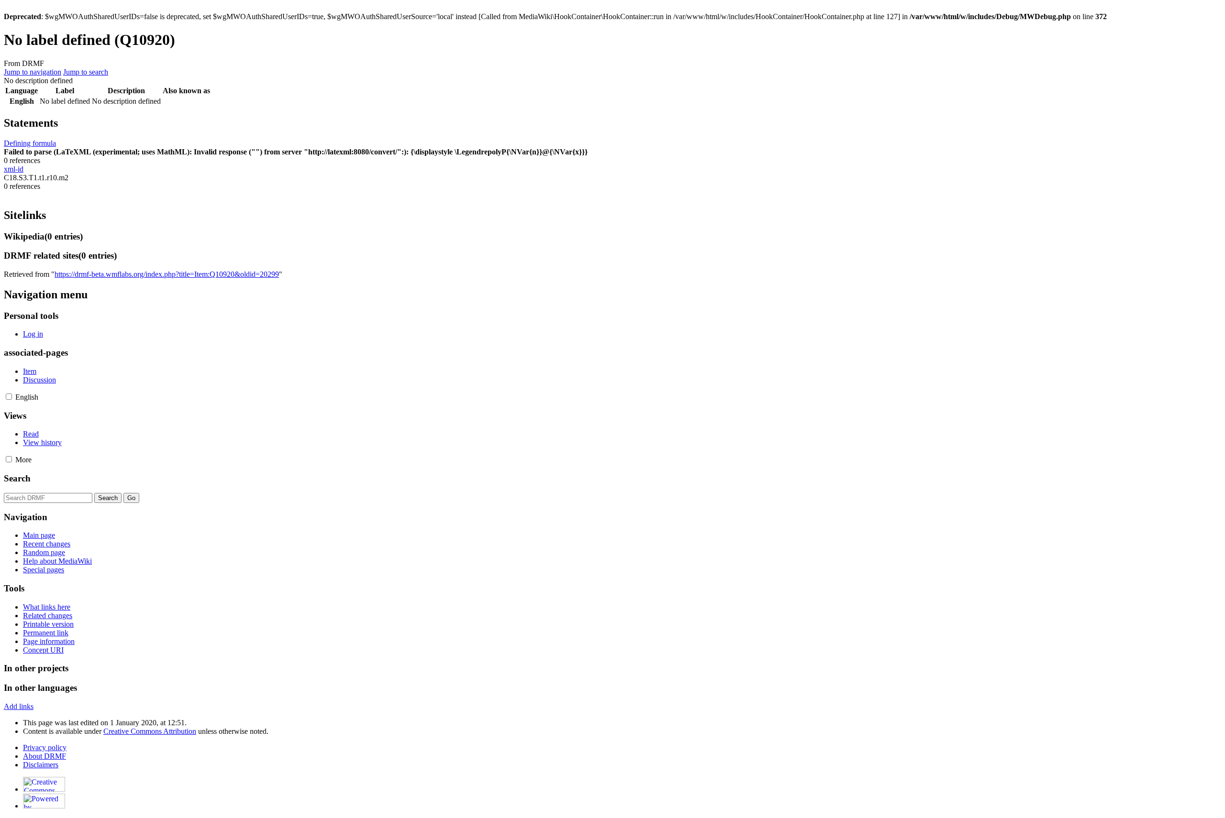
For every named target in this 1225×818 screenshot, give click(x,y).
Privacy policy (45, 747)
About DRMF (44, 756)
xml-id (13, 169)
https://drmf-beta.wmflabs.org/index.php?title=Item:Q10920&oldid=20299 (167, 274)
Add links (18, 706)
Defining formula (30, 143)
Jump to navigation (32, 72)
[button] (9, 396)
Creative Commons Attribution (149, 731)
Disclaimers (40, 765)
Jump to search (85, 72)
